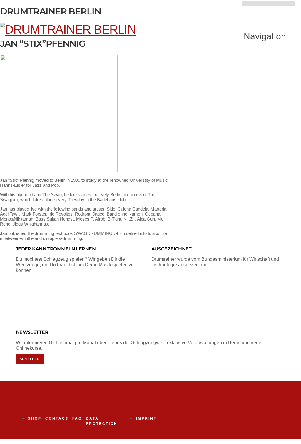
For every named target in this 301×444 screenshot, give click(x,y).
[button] (260, 36)
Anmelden (30, 359)
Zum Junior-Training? (217, 9)
